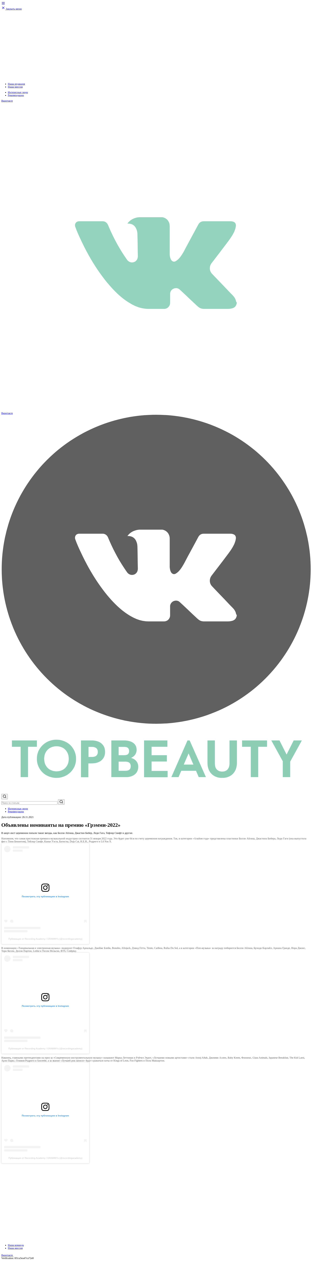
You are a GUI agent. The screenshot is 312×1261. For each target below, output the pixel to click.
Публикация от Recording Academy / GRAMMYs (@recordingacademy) (45, 939)
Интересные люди (18, 92)
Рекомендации (16, 95)
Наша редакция (16, 84)
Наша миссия (15, 86)
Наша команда (16, 1245)
